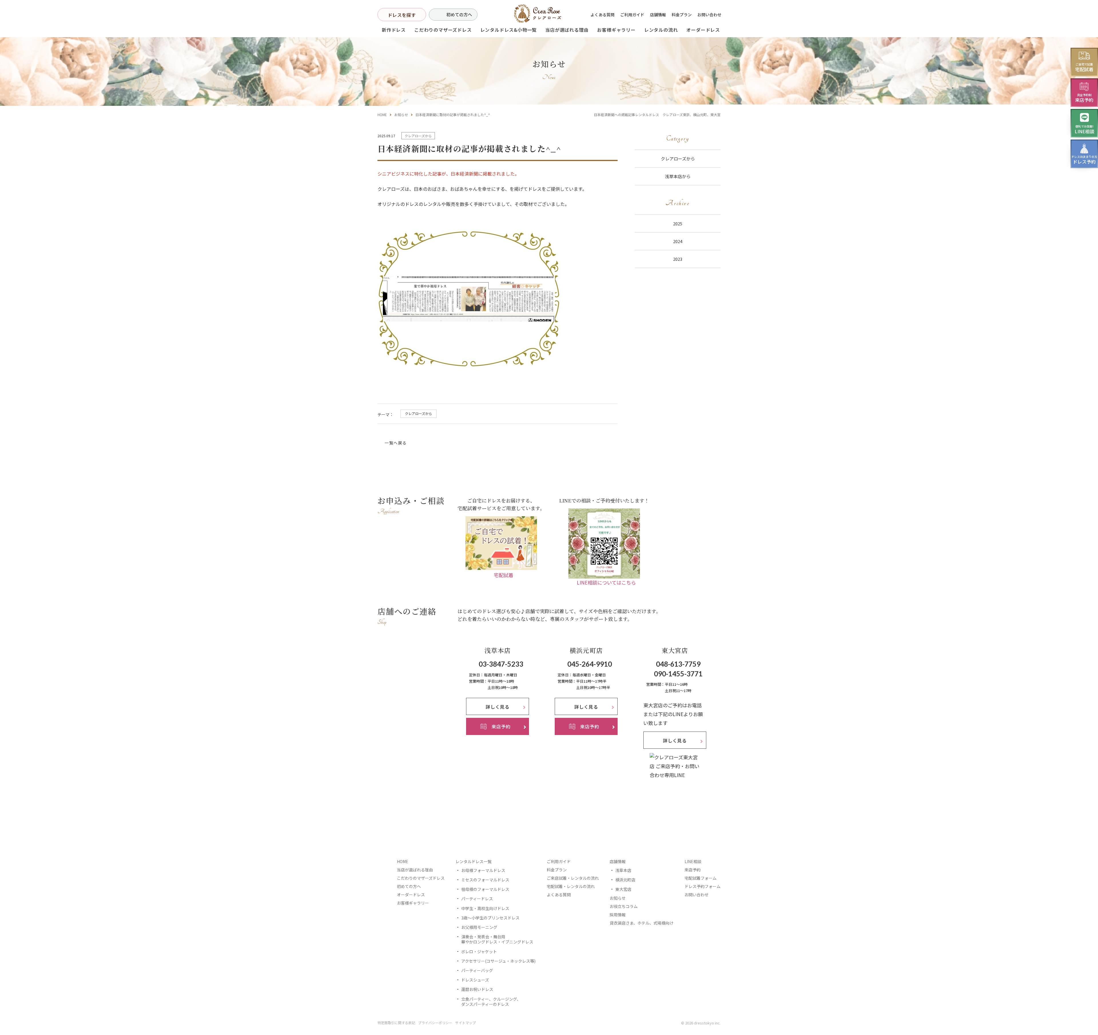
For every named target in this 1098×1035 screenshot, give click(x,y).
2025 (677, 223)
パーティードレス (477, 898)
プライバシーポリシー (435, 1022)
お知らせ (401, 114)
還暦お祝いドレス (477, 989)
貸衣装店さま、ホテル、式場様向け (641, 923)
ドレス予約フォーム (703, 886)
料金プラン (682, 14)
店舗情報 (658, 14)
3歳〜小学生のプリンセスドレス (490, 917)
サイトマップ (465, 1022)
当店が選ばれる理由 (566, 29)
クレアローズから (418, 413)
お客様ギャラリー (616, 29)
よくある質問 (602, 14)
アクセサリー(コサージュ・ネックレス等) (498, 961)
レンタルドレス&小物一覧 (508, 29)
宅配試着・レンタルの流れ (571, 886)
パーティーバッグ (477, 970)
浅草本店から (678, 176)
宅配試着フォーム (701, 878)
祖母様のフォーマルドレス (485, 889)
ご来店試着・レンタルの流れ (573, 878)
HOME (382, 114)
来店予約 (693, 870)
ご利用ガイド (632, 14)
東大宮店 (623, 889)
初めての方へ (459, 14)
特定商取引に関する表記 (396, 1022)
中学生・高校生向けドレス (485, 908)
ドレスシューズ (475, 979)
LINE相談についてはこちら (606, 582)
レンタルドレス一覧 (473, 861)
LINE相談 (693, 861)
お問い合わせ (709, 14)
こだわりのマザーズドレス (443, 29)
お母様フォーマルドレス (483, 870)
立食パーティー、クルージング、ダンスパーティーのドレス (491, 1001)
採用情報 (618, 915)
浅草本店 (623, 870)
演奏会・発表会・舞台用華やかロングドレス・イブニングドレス (497, 939)
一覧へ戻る (396, 443)
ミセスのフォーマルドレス (485, 879)
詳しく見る (498, 706)
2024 (677, 241)
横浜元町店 (625, 879)
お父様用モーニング (479, 927)
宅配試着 (503, 575)
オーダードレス (411, 894)
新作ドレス (394, 29)
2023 (677, 259)
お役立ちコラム (624, 906)
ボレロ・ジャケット (479, 951)
